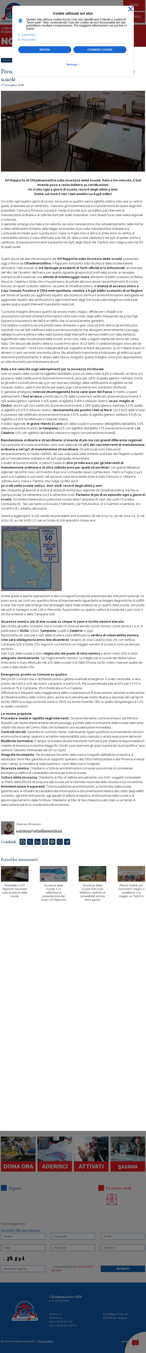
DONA (134, 5)
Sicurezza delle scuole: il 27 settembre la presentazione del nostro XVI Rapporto (53, 892)
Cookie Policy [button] (28, 35)
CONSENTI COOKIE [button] (99, 49)
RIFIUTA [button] (45, 49)
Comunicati (10, 28)
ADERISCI (134, 17)
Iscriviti (123, 1269)
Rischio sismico (11, 60)
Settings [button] (73, 64)
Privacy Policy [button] (28, 39)
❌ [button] (130, 9)
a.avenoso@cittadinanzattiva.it (39, 830)
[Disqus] (73, 970)
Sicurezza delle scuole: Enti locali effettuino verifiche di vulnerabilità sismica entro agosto (92, 892)
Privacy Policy (45, 1341)
